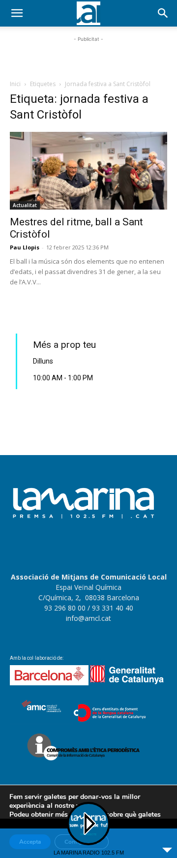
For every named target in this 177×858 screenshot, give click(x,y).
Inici (15, 84)
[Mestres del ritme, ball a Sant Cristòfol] (88, 171)
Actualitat (25, 205)
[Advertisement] (88, 56)
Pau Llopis (24, 247)
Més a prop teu (64, 344)
